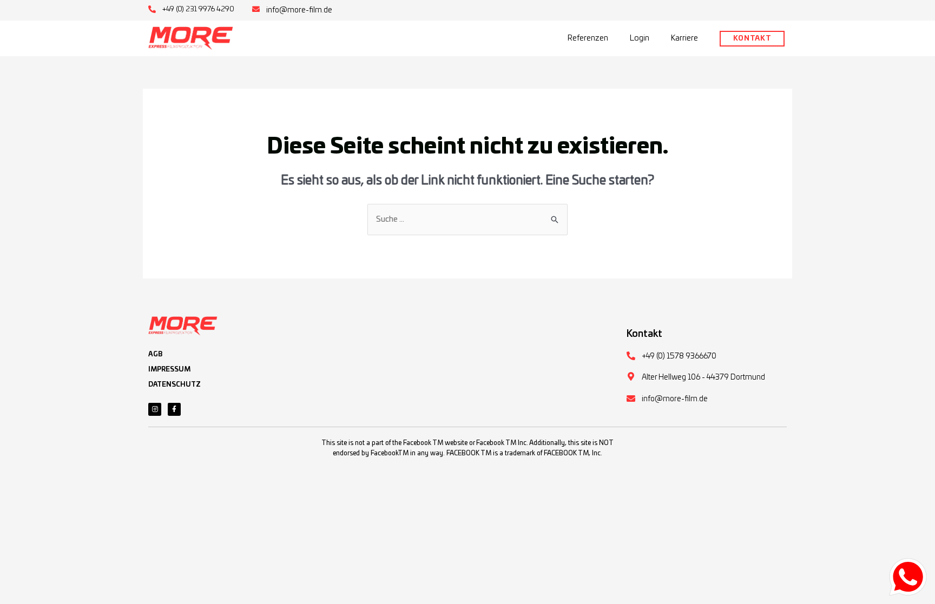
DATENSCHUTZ (174, 384)
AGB (155, 354)
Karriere (684, 38)
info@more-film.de (299, 10)
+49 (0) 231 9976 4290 (198, 9)
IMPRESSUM (169, 369)
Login (639, 38)
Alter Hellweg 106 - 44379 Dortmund (703, 377)
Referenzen (588, 38)
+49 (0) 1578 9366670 (679, 356)
